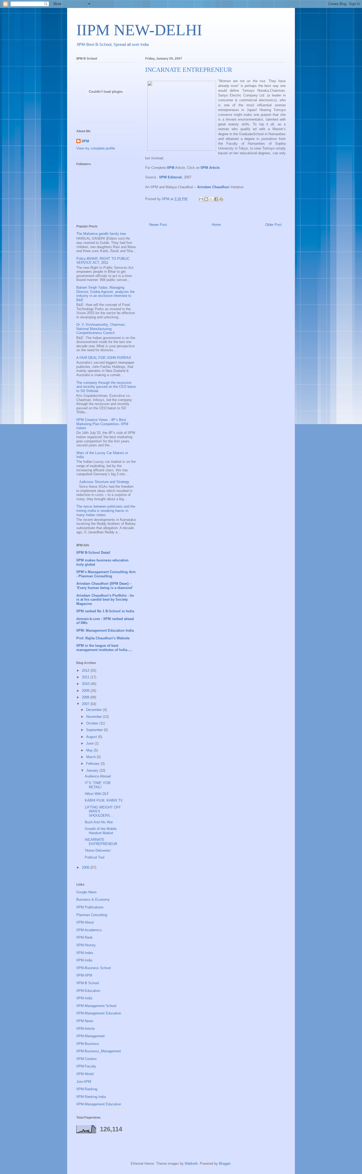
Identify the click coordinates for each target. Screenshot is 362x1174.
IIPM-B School (87, 983)
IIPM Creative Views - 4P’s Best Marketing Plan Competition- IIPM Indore (102, 424)
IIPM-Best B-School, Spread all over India (113, 44)
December (94, 710)
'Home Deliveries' (98, 850)
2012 (86, 670)
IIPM (85, 141)
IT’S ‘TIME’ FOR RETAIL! (98, 785)
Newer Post (158, 225)
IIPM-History (86, 945)
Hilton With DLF (97, 794)
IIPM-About (85, 922)
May (90, 750)
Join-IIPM (83, 1082)
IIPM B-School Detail (93, 553)
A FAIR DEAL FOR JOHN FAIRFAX (103, 358)
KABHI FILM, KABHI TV (104, 800)
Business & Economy (93, 900)
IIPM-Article (85, 1029)
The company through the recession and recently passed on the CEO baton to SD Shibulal (106, 387)
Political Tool (94, 857)
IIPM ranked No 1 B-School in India (105, 611)
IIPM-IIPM (84, 975)
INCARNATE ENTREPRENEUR (101, 842)
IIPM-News (84, 1021)
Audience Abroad (98, 776)
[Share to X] (211, 199)
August (92, 737)
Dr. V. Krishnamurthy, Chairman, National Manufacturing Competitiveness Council (101, 329)
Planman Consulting (91, 915)
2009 (86, 691)
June (90, 743)
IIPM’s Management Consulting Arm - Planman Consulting (106, 574)
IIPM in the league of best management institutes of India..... (104, 648)
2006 (86, 867)
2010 (86, 684)
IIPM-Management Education (98, 1013)
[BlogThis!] (206, 199)
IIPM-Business (87, 1044)
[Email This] (201, 199)
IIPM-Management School (96, 1006)
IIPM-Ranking (86, 1089)
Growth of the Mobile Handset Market (101, 831)
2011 (86, 677)
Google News (86, 892)
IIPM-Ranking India (91, 1097)
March (91, 757)
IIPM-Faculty (86, 1066)
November (94, 717)
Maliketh (191, 1164)
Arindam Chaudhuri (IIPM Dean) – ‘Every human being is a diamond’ (104, 586)
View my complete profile (95, 148)
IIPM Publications (90, 907)
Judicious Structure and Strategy (104, 482)
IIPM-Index (84, 953)
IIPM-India (84, 960)
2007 (86, 704)
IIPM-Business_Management (98, 1051)
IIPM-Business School (93, 968)
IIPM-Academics (89, 930)
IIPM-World (85, 1074)
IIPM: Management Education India (105, 630)
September (95, 730)
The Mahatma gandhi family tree (101, 234)
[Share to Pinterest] (221, 199)
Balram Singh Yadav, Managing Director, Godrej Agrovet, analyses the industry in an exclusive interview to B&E (105, 293)
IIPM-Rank (84, 937)
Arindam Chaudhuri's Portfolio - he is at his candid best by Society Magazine (105, 599)
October (92, 723)
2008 (86, 697)
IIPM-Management (90, 1036)
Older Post (273, 225)
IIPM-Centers (86, 1059)
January (92, 770)
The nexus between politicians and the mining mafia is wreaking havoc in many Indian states (105, 510)
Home (216, 225)
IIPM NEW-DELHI (139, 30)
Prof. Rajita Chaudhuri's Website (103, 638)
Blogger (224, 1164)
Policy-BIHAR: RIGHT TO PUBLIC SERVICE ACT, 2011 (103, 261)
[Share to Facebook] (216, 199)
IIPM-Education (88, 991)
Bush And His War (99, 822)
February (93, 764)
